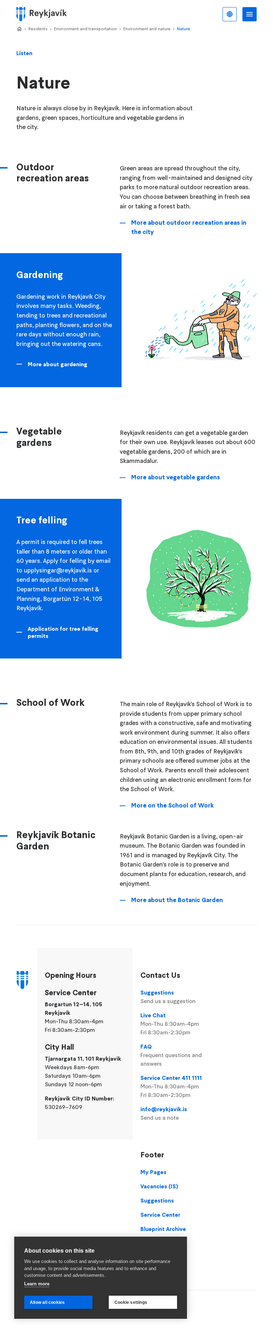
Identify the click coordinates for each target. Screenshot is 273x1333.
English (230, 14)
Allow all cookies (47, 1302)
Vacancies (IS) (159, 1186)
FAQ (171, 1055)
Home (19, 29)
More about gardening (57, 364)
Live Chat (169, 1024)
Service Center (160, 1214)
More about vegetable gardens (175, 477)
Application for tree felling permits (63, 632)
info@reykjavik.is (163, 1113)
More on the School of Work (172, 805)
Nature (183, 28)
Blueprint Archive (163, 1228)
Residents (38, 28)
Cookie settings (130, 1302)
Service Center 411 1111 (171, 1086)
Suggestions (168, 996)
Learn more (36, 1283)
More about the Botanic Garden (177, 900)
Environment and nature (147, 28)
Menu (249, 14)
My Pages (153, 1171)
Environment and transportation (85, 28)
